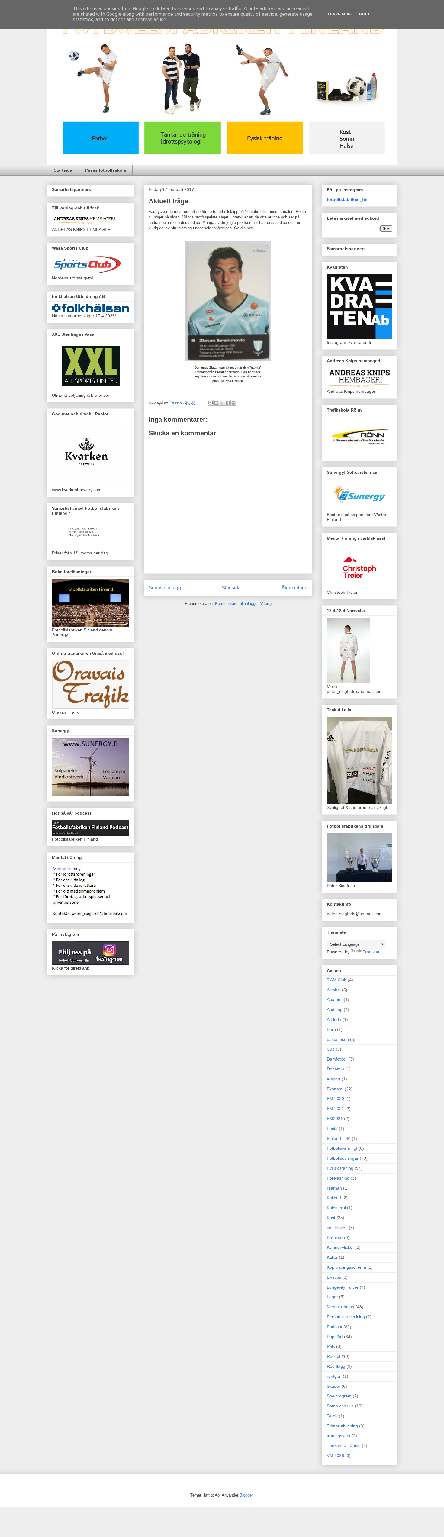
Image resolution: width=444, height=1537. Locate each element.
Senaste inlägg (165, 587)
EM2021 (335, 1118)
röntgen (334, 1376)
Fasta (332, 1128)
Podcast (334, 1326)
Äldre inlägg (294, 587)
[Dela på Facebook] (228, 403)
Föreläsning (338, 1178)
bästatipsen (338, 1039)
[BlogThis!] (216, 403)
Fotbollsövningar (343, 1158)
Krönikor (335, 1237)
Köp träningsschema (346, 1267)
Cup (331, 1049)
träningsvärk (338, 1435)
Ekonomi (335, 1089)
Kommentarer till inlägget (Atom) (243, 603)
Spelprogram (339, 1395)
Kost (331, 1217)
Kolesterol (336, 1207)
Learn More (340, 14)
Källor (332, 1257)
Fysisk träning (340, 1168)
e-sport (333, 1079)
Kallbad (334, 1197)
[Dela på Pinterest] (233, 403)
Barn (331, 1029)
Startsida (63, 170)
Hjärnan (334, 1188)
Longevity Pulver (343, 1287)
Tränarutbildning (342, 1425)
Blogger (246, 1495)
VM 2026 (335, 1455)
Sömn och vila (340, 1405)
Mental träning (340, 1306)
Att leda (334, 1019)
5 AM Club (336, 979)
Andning (335, 1009)
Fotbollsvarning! (342, 1148)
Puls (331, 1346)
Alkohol (334, 989)
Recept (333, 1356)
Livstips (334, 1277)
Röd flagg (336, 1366)
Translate (372, 951)
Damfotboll (337, 1059)
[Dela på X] (222, 403)
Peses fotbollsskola (105, 170)
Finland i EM (339, 1138)
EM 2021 (335, 1108)
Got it (365, 14)
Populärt (335, 1336)
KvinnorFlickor (340, 1247)
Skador (333, 1386)
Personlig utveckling (346, 1316)
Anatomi (335, 999)
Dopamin (335, 1069)
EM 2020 (335, 1098)
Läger (332, 1296)
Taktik (332, 1415)
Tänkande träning (344, 1445)
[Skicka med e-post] (211, 403)
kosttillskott (337, 1227)
